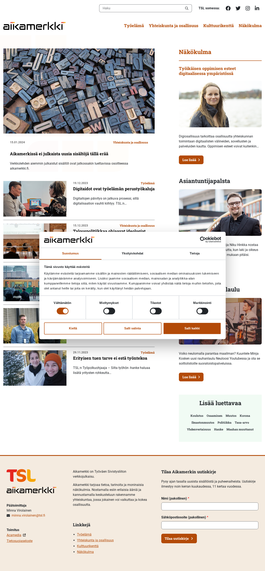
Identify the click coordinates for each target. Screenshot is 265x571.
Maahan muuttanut (240, 429)
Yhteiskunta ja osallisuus (173, 25)
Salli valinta (132, 328)
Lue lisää (189, 160)
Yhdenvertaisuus (199, 429)
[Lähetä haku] (187, 8)
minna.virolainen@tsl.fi (28, 515)
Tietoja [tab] (195, 253)
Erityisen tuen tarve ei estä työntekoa (110, 358)
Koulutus (196, 416)
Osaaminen (214, 416)
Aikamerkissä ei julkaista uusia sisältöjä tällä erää (59, 153)
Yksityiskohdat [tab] (132, 253)
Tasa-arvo (242, 422)
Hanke (218, 429)
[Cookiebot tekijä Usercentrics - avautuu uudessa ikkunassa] (203, 240)
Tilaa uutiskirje (177, 538)
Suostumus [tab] (70, 253)
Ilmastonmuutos (203, 422)
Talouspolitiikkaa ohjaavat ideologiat (109, 231)
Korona (245, 416)
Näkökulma (250, 25)
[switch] (109, 311)
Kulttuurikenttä (218, 25)
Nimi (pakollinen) (175, 498)
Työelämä (134, 25)
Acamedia (14, 535)
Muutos (231, 416)
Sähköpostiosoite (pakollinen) (184, 517)
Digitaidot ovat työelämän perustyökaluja (114, 188)
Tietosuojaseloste (20, 541)
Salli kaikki (192, 328)
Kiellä (73, 328)
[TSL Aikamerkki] (34, 26)
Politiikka (224, 422)
